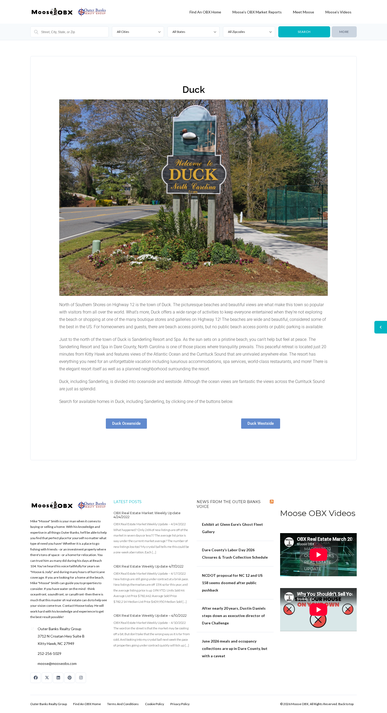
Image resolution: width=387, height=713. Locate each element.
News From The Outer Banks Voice (229, 504)
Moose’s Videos (338, 12)
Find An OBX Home (205, 12)
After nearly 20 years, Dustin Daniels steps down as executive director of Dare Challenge (234, 615)
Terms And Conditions (123, 704)
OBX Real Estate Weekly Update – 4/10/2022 (150, 616)
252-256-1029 (49, 653)
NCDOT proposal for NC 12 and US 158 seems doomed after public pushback (232, 582)
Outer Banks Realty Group (48, 704)
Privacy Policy (180, 704)
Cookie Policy (154, 704)
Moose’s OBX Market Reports (257, 12)
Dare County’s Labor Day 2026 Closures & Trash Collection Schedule (235, 553)
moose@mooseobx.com (57, 663)
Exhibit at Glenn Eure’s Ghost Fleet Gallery (232, 528)
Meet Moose (303, 12)
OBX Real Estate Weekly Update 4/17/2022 (148, 566)
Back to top (346, 704)
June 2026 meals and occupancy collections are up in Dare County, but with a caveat (234, 648)
